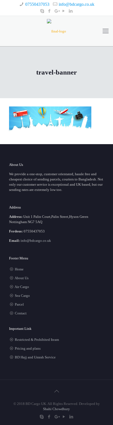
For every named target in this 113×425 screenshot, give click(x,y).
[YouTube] (64, 11)
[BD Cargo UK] (56, 31)
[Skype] (42, 11)
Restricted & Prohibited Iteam (37, 340)
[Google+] (57, 11)
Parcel (19, 304)
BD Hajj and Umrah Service (35, 357)
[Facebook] (49, 11)
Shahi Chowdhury (56, 409)
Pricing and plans (28, 348)
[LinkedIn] (71, 11)
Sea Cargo (22, 296)
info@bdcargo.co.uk (76, 4)
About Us (22, 278)
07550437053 (37, 4)
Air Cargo (22, 287)
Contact (21, 313)
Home (19, 269)
